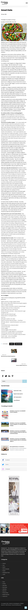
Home (3, 581)
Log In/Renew (17, 400)
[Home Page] (4, 1)
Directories (4, 586)
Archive (4, 583)
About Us (4, 590)
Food (3, 564)
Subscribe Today (17, 390)
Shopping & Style (6, 572)
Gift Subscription (17, 397)
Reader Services (5, 594)
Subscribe (4, 585)
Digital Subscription (18, 393)
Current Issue (5, 386)
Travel (3, 574)
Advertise (4, 588)
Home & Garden (5, 568)
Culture (4, 563)
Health (11, 343)
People (3, 570)
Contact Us (4, 595)
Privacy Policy (5, 592)
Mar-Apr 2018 (18, 343)
